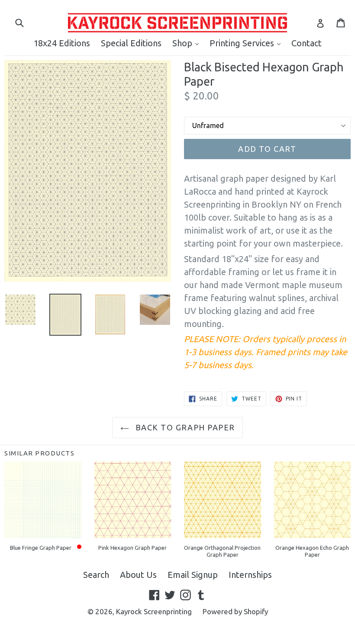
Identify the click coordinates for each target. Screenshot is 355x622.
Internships (250, 575)
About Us (138, 575)
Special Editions (131, 43)
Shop (187, 43)
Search (96, 575)
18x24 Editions (61, 43)
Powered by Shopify (235, 611)
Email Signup (193, 575)
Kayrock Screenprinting (154, 611)
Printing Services (247, 43)
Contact (306, 43)
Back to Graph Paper (184, 427)
